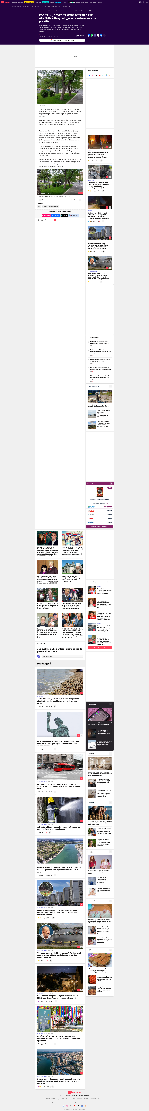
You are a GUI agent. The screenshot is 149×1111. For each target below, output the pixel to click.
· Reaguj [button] (92, 160)
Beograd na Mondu (54, 10)
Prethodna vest (46, 200)
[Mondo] (5, 2)
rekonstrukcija (53, 206)
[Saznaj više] (110, 386)
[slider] (43, 193)
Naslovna (41, 10)
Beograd (44, 206)
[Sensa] (86, 1099)
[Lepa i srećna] (73, 1099)
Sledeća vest (74, 200)
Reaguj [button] (41, 220)
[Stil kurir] (63, 1099)
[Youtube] (99, 75)
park (39, 206)
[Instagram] (93, 75)
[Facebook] (89, 75)
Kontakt (61, 1102)
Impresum (56, 1102)
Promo (40, 34)
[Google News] (106, 75)
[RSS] (110, 75)
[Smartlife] (79, 1099)
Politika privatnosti (96, 1102)
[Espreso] (53, 1099)
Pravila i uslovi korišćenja (70, 1102)
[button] (81, 35)
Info (47, 10)
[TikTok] (103, 75)
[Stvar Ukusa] (100, 1099)
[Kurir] (48, 1099)
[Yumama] (93, 1099)
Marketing (50, 1102)
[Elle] (58, 1099)
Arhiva (89, 1102)
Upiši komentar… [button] (47, 656)
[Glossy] (68, 1099)
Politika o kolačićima (82, 1102)
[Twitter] (96, 75)
